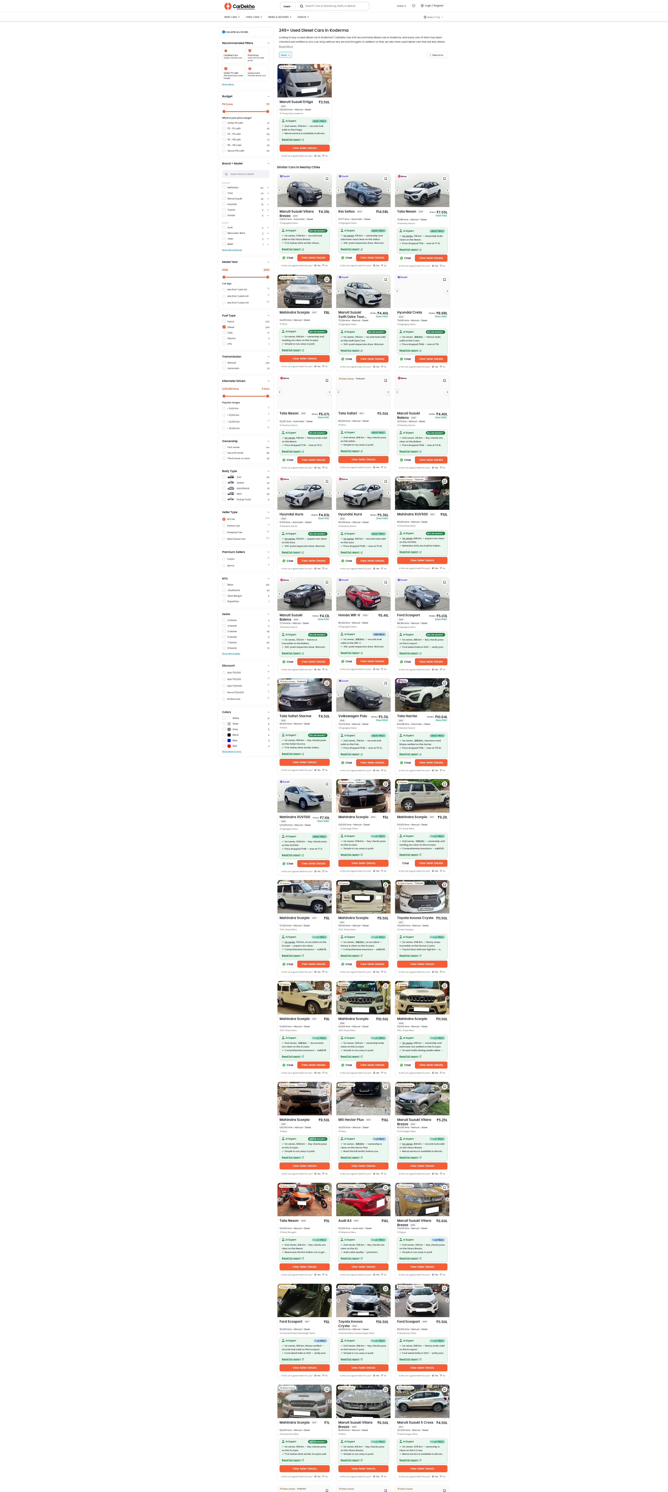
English (400, 6)
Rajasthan (233, 601)
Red (235, 746)
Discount (228, 665)
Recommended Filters (237, 43)
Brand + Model (232, 163)
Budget (227, 96)
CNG (230, 333)
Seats (226, 614)
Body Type (229, 471)
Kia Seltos (350, 211)
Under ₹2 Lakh (235, 123)
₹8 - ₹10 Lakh (234, 145)
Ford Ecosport (408, 617)
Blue (235, 740)
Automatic (233, 368)
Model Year (230, 262)
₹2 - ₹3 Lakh (234, 129)
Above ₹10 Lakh (236, 151)
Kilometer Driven (233, 381)
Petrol (231, 322)
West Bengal (235, 596)
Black (236, 735)
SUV (239, 477)
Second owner (236, 453)
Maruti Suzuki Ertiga (296, 103)
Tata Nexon (410, 211)
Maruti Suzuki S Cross (415, 1424)
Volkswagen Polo (352, 718)
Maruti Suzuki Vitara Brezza (297, 214)
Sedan (240, 483)
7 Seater (232, 643)
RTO (225, 578)
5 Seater (232, 631)
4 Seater (232, 626)
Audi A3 (348, 1220)
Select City (433, 17)
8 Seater (232, 648)
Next (330, 81)
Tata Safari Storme (295, 718)
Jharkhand (234, 590)
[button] (305, 130)
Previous (279, 81)
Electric (232, 338)
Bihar (230, 585)
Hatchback (243, 488)
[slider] (224, 111)
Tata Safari (351, 413)
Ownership (230, 441)
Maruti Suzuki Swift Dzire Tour (351, 315)
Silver (235, 724)
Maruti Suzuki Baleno (408, 415)
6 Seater (232, 637)
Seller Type (229, 512)
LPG (230, 344)
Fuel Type (229, 315)
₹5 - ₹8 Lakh (234, 140)
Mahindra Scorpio (298, 312)
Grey (235, 729)
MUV (239, 494)
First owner (234, 447)
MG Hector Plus (354, 1120)
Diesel (231, 327)
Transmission (231, 356)
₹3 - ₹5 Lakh (234, 134)
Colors (226, 712)
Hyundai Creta (409, 314)
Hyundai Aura (291, 516)
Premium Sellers (233, 552)
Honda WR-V (352, 615)
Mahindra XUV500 (415, 514)
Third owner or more (239, 458)
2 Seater (232, 620)
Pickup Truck (244, 499)
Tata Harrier (407, 718)
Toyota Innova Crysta (415, 919)
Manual (232, 363)
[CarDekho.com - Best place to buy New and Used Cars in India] (239, 6)
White (236, 718)
